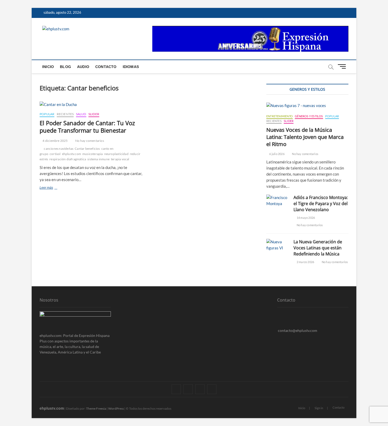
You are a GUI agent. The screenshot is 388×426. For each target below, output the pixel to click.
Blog (65, 67)
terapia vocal (120, 159)
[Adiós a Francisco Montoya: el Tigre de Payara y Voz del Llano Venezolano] (277, 201)
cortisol (55, 154)
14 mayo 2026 (305, 217)
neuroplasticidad (116, 154)
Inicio (48, 67)
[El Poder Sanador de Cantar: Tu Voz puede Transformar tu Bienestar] (92, 104)
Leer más (55, 188)
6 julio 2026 (277, 154)
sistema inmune (98, 159)
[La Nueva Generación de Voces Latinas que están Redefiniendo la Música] (277, 245)
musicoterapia (92, 154)
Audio (83, 67)
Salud (81, 114)
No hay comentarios (89, 141)
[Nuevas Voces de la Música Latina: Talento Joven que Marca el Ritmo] (307, 106)
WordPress (116, 408)
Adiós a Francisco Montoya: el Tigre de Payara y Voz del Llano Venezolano (321, 203)
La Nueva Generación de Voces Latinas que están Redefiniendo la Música (318, 248)
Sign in (319, 408)
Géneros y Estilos (309, 116)
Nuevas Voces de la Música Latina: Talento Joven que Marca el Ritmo (305, 137)
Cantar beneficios (87, 149)
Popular (47, 114)
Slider (93, 114)
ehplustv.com (71, 154)
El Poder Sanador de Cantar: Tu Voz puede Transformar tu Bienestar (87, 126)
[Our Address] (278, 314)
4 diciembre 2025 (55, 141)
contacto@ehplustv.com (297, 330)
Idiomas (131, 67)
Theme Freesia (96, 408)
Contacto (106, 67)
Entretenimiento (279, 116)
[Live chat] (278, 338)
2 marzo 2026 (305, 262)
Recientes (65, 114)
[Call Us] (278, 322)
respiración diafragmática (67, 159)
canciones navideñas (58, 149)
